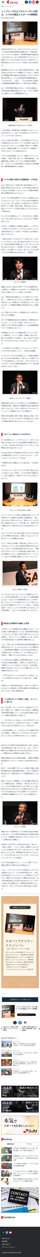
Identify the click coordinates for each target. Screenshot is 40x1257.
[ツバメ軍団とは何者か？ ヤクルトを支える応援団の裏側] (6, 1166)
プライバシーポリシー (9, 1247)
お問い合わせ (6, 1244)
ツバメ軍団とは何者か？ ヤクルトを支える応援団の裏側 (25, 1165)
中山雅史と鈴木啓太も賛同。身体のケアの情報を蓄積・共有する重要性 (29, 1028)
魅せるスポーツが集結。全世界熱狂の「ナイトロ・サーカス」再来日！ (10, 1028)
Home (3, 6)
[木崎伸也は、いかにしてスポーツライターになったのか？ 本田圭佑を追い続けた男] (6, 1158)
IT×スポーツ (10, 6)
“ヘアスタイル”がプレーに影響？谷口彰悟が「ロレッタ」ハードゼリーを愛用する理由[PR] (25, 1173)
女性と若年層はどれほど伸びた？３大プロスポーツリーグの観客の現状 (25, 1180)
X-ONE (19, 1252)
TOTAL (29, 1144)
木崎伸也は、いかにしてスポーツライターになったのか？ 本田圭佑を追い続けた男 (25, 1158)
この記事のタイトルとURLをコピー (20, 999)
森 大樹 (11, 18)
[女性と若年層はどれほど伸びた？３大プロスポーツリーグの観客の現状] (6, 1181)
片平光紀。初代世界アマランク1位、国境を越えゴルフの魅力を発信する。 (25, 1149)
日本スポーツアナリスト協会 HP (17, 967)
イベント (4, 993)
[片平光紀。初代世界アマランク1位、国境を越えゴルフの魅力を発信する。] (6, 1150)
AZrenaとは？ (6, 1238)
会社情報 (4, 1241)
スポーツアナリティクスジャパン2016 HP (20, 969)
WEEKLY (10, 1144)
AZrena (12, 2)
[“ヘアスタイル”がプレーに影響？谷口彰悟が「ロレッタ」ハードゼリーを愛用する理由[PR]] (6, 1173)
